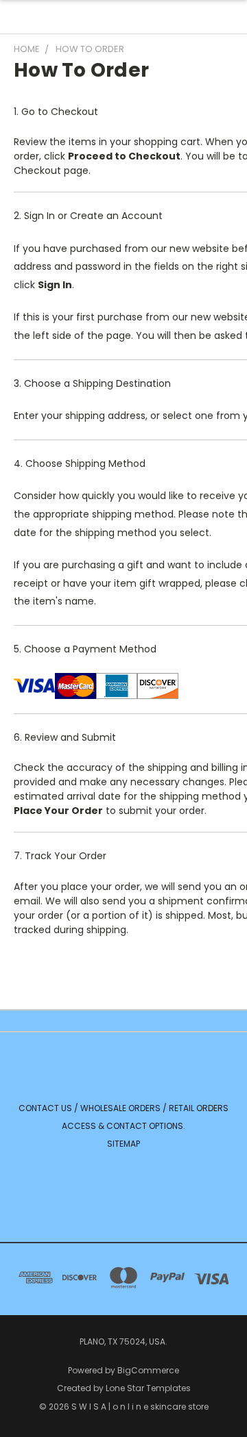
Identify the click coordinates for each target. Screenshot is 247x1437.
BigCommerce (148, 1370)
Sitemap (123, 1143)
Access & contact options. (123, 1126)
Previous (21, 1423)
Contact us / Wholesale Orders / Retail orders (123, 1108)
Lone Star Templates (148, 1388)
